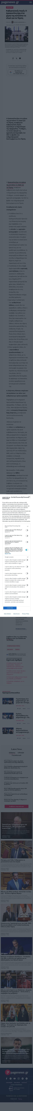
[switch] (27, 530)
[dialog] (16, 555)
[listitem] (16, 526)
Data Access (16, 613)
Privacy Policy (25, 613)
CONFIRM (10, 608)
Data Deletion (7, 613)
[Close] (29, 497)
